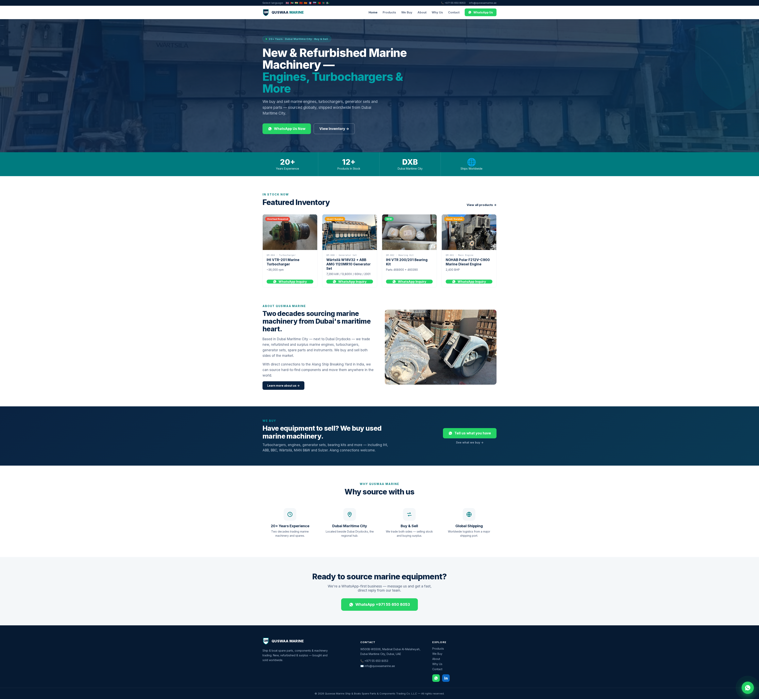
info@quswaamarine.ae (483, 2)
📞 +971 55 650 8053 (453, 2)
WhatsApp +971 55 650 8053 (382, 604)
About (422, 12)
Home (373, 12)
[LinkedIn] (446, 678)
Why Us (437, 12)
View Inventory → (334, 129)
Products (389, 12)
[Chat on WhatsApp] (748, 688)
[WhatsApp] (436, 678)
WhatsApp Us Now (289, 129)
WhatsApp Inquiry (292, 282)
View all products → (482, 205)
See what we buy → (469, 442)
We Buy (406, 12)
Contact (454, 12)
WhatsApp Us (483, 12)
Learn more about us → (283, 385)
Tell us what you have (472, 433)
